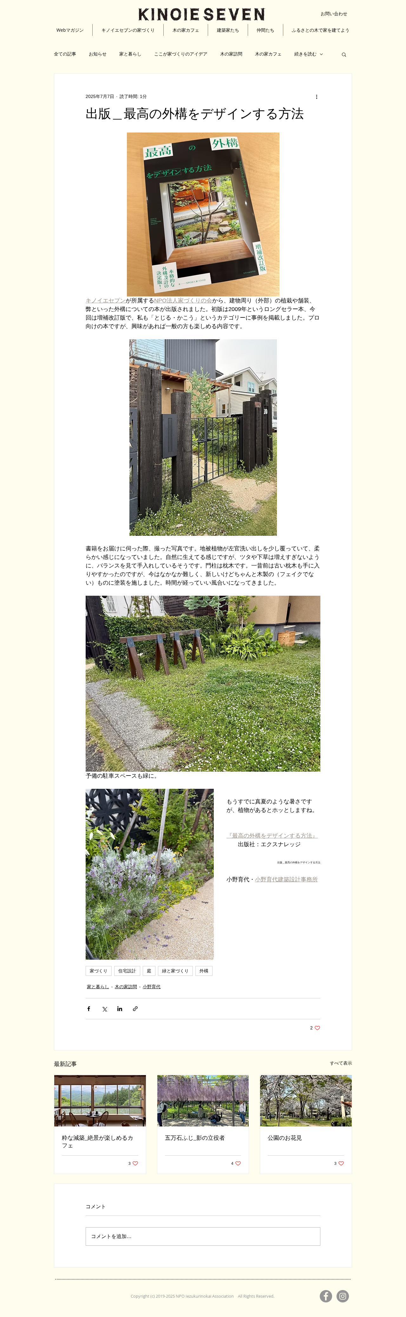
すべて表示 (341, 1063)
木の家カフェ (268, 53)
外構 (204, 970)
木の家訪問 (231, 53)
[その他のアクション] (316, 96)
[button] (344, 54)
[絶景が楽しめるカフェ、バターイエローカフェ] (100, 1100)
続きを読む (305, 53)
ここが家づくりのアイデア (180, 53)
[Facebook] (326, 1296)
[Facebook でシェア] (89, 1009)
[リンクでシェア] (135, 1009)
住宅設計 (127, 970)
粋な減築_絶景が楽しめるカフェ (97, 1142)
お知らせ (98, 53)
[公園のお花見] (306, 1100)
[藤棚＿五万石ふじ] (203, 1100)
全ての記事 (65, 53)
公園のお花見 (285, 1138)
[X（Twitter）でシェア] (104, 1009)
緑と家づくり (175, 970)
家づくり (99, 970)
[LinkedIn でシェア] (120, 1009)
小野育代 (151, 986)
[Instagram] (343, 1296)
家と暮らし (130, 53)
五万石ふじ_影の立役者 (195, 1138)
